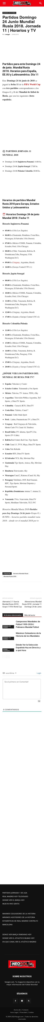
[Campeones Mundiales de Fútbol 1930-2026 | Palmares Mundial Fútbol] (8, 624)
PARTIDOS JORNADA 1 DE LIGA (14, 893)
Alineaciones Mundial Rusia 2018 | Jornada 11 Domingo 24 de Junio (32, 604)
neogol (7, 34)
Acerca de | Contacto (21, 1010)
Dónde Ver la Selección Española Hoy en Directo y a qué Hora (28, 648)
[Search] (40, 3)
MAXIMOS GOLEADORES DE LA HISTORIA (18, 913)
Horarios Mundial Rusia (20, 573)
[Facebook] (12, 586)
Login (38, 673)
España (15, 366)
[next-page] (7, 656)
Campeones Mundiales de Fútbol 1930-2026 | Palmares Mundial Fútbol (28, 624)
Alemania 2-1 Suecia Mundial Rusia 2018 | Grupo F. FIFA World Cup (12, 604)
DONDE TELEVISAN (6, 650)
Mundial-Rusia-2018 (10, 576)
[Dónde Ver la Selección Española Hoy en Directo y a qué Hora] (8, 647)
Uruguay (16, 262)
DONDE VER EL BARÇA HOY (13, 900)
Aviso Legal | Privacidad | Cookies (22, 1012)
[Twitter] (18, 586)
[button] (4, 3)
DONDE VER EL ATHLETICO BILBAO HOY (18, 938)
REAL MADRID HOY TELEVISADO (15, 896)
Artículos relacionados (13, 615)
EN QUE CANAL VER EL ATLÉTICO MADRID (19, 942)
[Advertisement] (22, 126)
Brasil (31, 362)
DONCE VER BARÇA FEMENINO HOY (16, 934)
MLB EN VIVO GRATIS (10, 904)
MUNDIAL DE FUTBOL (9, 13)
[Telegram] (29, 586)
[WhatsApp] (23, 586)
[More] (35, 586)
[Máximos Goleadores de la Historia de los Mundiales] (8, 636)
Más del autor (29, 615)
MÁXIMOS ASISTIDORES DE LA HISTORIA (18, 917)
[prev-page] (4, 656)
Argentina (24, 312)
